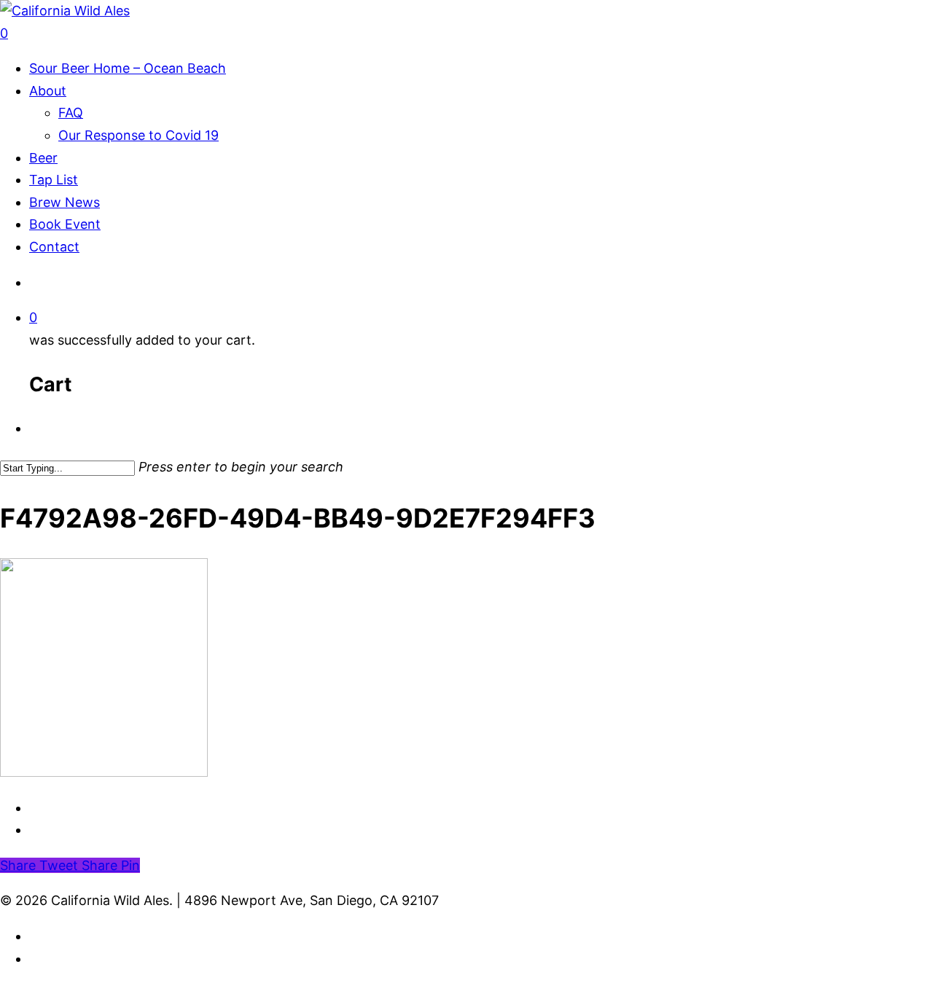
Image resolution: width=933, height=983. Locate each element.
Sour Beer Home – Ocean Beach (127, 68)
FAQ (70, 112)
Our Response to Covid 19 (138, 135)
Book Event (65, 224)
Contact (54, 246)
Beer (43, 157)
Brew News (64, 202)
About (47, 90)
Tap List (53, 179)
